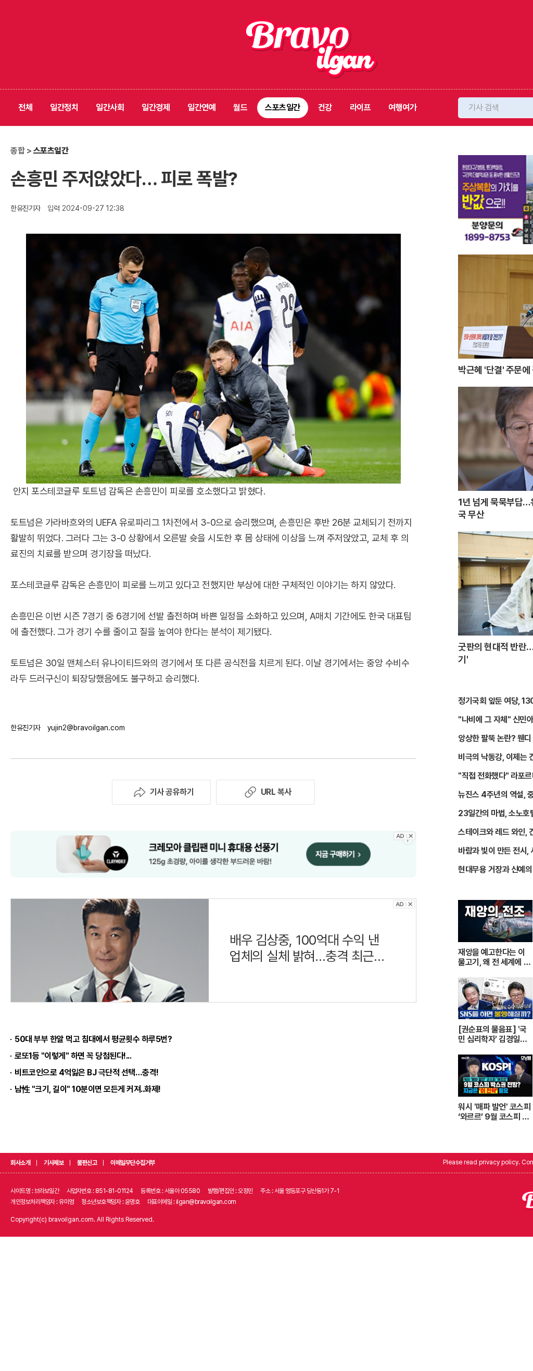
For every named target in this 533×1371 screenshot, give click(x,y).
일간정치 (64, 107)
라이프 (360, 107)
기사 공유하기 (172, 792)
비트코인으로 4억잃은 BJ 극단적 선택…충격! (87, 1072)
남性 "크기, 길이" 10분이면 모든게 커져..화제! (88, 1089)
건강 (325, 107)
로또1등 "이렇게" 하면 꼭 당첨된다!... (73, 1056)
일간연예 (201, 107)
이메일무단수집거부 (132, 1162)
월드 (240, 107)
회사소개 (20, 1162)
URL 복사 (276, 792)
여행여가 (402, 107)
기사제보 (54, 1162)
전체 (25, 107)
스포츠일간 (282, 107)
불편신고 (87, 1162)
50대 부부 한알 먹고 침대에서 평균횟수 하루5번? (93, 1039)
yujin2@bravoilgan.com (86, 727)
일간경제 (156, 107)
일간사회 (110, 107)
